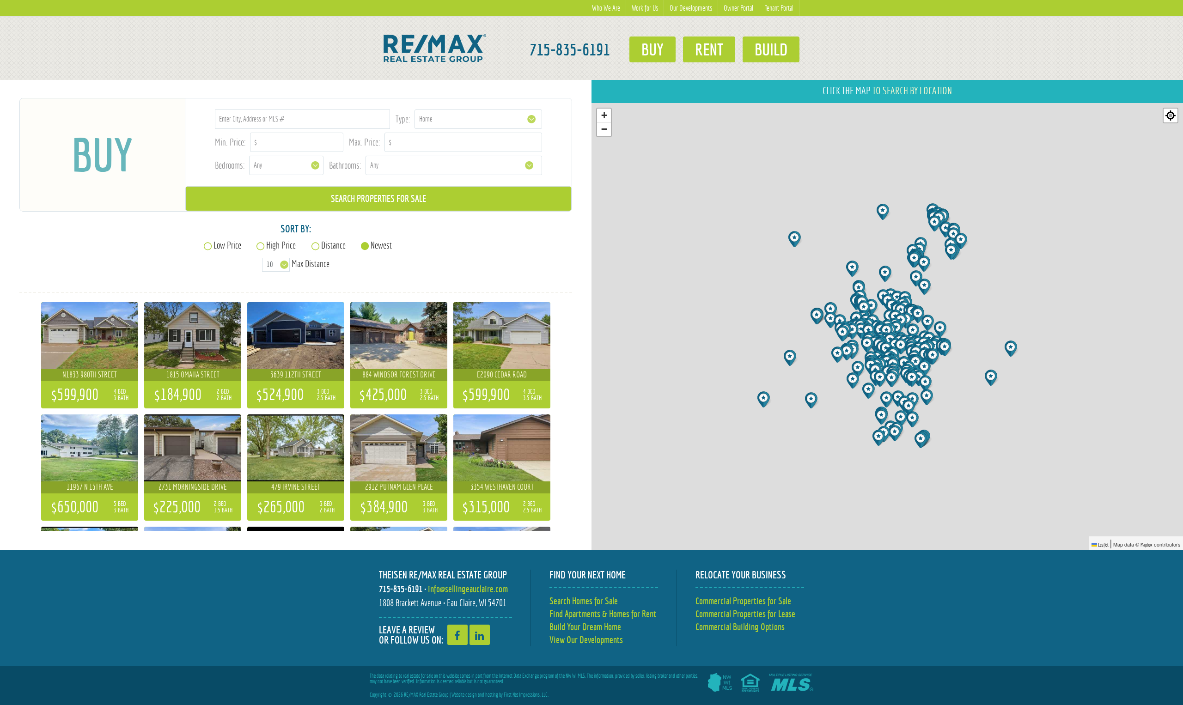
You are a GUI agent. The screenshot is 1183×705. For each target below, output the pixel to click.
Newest (381, 245)
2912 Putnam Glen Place (399, 487)
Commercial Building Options (740, 626)
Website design (464, 695)
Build (771, 49)
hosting (491, 695)
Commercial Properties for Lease (745, 613)
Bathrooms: (345, 165)
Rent (709, 49)
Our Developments (691, 8)
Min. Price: (230, 142)
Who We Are (606, 8)
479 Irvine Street (295, 487)
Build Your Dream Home (585, 626)
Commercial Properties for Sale (743, 601)
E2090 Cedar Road (502, 374)
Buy (652, 49)
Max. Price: (364, 142)
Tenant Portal (779, 8)
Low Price (227, 245)
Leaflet (1103, 544)
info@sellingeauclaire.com (468, 588)
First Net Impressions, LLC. (526, 695)
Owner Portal (738, 8)
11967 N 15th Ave (90, 487)
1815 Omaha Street (193, 374)
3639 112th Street (295, 374)
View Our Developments (586, 639)
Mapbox (1146, 544)
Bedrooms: (230, 165)
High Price (281, 245)
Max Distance (310, 263)
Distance (333, 245)
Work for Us (645, 8)
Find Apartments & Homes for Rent (602, 613)
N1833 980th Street (89, 374)
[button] (764, 399)
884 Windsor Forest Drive (399, 374)
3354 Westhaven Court (502, 487)
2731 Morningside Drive (193, 487)
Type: (403, 119)
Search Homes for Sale (583, 601)
